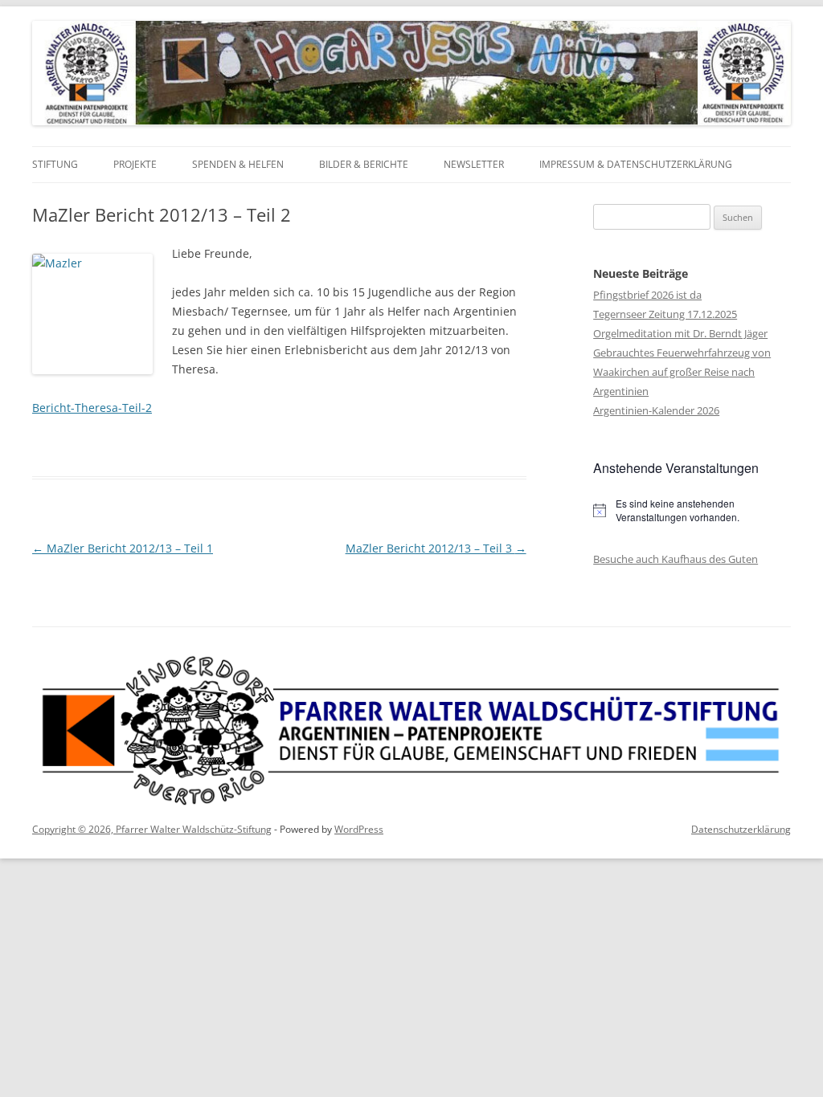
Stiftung (55, 164)
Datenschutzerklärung (741, 829)
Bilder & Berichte (363, 164)
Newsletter (474, 164)
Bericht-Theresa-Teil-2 (92, 407)
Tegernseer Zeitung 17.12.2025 (665, 314)
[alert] (692, 510)
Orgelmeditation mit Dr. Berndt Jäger (680, 333)
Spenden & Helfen (238, 164)
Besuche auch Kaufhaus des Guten (675, 559)
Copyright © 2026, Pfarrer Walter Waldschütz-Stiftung (152, 829)
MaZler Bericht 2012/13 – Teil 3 (436, 548)
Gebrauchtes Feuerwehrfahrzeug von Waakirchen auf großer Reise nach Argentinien (682, 371)
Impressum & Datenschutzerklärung (635, 164)
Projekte (135, 164)
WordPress (358, 829)
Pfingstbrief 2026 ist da (647, 295)
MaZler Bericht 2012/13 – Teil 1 (122, 548)
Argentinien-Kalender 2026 (656, 410)
